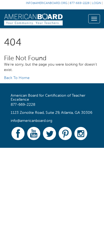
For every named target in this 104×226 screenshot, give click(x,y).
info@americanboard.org (46, 3)
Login (96, 3)
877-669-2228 (80, 3)
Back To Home (17, 78)
